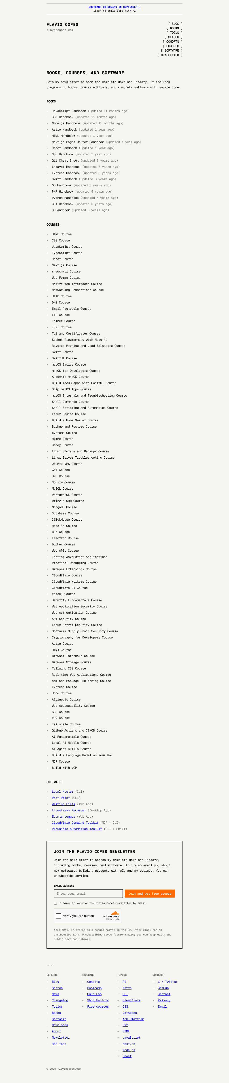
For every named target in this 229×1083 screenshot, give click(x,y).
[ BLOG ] (175, 24)
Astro (127, 988)
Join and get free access (149, 894)
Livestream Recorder (69, 810)
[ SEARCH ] (173, 37)
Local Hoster (62, 792)
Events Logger (63, 817)
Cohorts (93, 982)
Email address (64, 886)
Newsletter (61, 1037)
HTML (126, 1031)
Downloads (60, 1025)
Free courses (98, 1006)
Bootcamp (94, 988)
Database (130, 1013)
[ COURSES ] (172, 46)
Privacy (164, 1000)
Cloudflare (131, 1000)
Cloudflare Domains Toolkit (75, 823)
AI (124, 982)
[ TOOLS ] (174, 33)
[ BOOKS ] (174, 28)
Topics (57, 1006)
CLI (125, 994)
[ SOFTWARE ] (171, 50)
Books (56, 1013)
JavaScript (131, 1037)
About (56, 1031)
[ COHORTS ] (172, 41)
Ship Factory (98, 1000)
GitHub (163, 988)
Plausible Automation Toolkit (77, 829)
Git (125, 1025)
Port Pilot (61, 798)
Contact (164, 994)
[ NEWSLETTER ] (169, 55)
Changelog (60, 1000)
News (55, 994)
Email (162, 1006)
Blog (55, 982)
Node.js (129, 1050)
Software (59, 1019)
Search (57, 988)
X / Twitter (168, 982)
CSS (125, 1006)
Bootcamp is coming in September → (114, 6)
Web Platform (133, 1019)
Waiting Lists (63, 804)
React (127, 1056)
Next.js (129, 1044)
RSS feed (59, 1044)
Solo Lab (94, 994)
